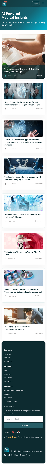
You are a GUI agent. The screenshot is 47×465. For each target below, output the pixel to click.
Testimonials (8, 398)
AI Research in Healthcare (13, 391)
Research (7, 374)
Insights (7, 394)
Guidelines (8, 378)
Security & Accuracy (11, 401)
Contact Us (8, 361)
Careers (7, 358)
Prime (6, 371)
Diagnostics (8, 381)
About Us (7, 354)
